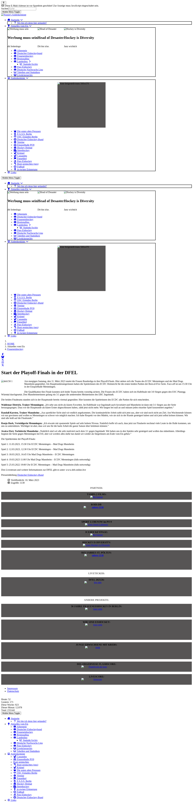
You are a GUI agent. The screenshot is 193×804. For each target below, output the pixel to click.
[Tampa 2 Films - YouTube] (96, 497)
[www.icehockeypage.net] (96, 535)
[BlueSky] (2, 357)
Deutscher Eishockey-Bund (30, 475)
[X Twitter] (2, 359)
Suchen (4, 8)
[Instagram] (2, 362)
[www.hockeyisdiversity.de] (96, 545)
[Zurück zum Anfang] (3, 2)
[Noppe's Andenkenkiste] (13, 14)
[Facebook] (2, 354)
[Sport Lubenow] (96, 524)
